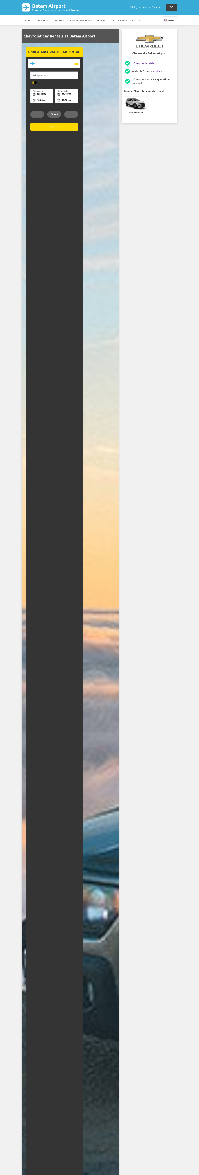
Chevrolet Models (143, 63)
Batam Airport (56, 7)
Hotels (136, 20)
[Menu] (76, 63)
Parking (101, 20)
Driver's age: (35, 106)
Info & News (119, 20)
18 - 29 (37, 114)
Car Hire (57, 20)
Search (54, 127)
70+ (71, 114)
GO (171, 7)
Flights (42, 20)
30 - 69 (54, 114)
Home (28, 20)
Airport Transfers (79, 20)
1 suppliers (155, 71)
